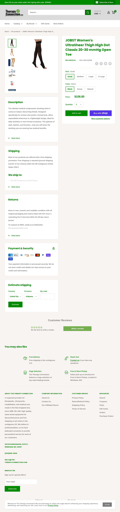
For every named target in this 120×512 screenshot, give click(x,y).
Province (28, 291)
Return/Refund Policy (81, 401)
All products (15, 31)
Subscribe (12, 489)
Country (11, 291)
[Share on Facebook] (96, 63)
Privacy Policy (78, 398)
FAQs (101, 405)
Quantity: (69, 104)
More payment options (100, 119)
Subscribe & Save (106, 2)
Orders (102, 412)
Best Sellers (58, 24)
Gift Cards (45, 24)
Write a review (77, 329)
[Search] (88, 12)
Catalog (17, 24)
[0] (113, 12)
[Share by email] (110, 63)
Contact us (74, 360)
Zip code (43, 291)
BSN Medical (70, 60)
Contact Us (46, 401)
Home (7, 24)
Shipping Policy (78, 405)
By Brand (30, 24)
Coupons (103, 401)
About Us (45, 398)
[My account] (108, 12)
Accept (107, 504)
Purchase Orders (106, 416)
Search (102, 398)
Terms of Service (79, 409)
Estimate (15, 304)
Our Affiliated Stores (50, 405)
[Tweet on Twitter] (105, 63)
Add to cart (76, 113)
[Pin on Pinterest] (101, 63)
